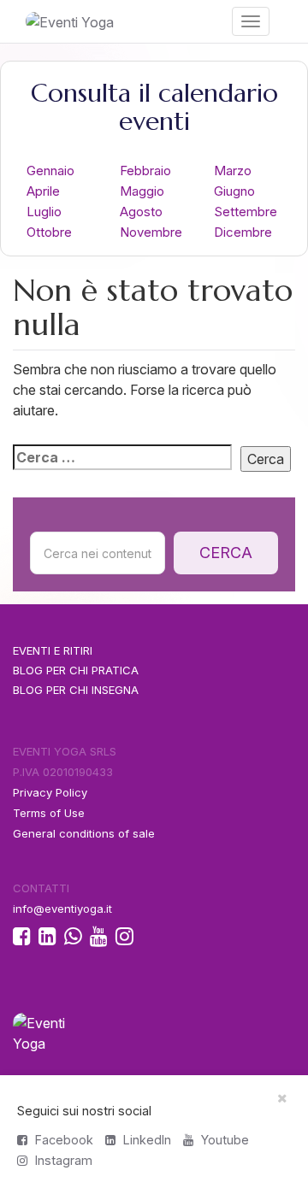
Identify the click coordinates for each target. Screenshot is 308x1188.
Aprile (43, 191)
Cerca (225, 553)
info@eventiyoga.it (62, 908)
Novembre (151, 232)
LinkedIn (145, 1139)
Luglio (44, 211)
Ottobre (49, 232)
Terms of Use (49, 813)
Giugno (234, 191)
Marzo (233, 170)
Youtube (223, 1139)
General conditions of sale (84, 833)
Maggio (142, 191)
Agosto (141, 211)
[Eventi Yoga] (77, 21)
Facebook (62, 1139)
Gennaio (50, 170)
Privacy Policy (50, 792)
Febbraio (145, 170)
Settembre (245, 211)
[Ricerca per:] (122, 457)
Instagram (62, 1160)
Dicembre (243, 232)
